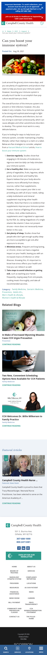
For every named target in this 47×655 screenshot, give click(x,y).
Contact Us (14, 617)
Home (14, 566)
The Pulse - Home (31, 617)
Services (31, 571)
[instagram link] (28, 548)
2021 (16, 31)
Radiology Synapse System (14, 578)
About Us (31, 566)
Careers (31, 598)
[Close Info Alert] (42, 17)
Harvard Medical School (18, 147)
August (24, 31)
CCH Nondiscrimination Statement (32, 610)
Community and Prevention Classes (14, 610)
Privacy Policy (23, 636)
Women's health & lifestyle (13, 298)
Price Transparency (31, 603)
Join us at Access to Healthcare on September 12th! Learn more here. (24, 17)
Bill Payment (14, 602)
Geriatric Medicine (35, 289)
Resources (14, 587)
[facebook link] (19, 548)
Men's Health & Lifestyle (12, 295)
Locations (31, 583)
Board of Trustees (14, 572)
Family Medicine (19, 289)
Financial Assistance (14, 593)
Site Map (23, 639)
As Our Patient (31, 587)
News (9, 31)
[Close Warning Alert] (42, 8)
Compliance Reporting (31, 578)
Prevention (7, 292)
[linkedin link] (23, 548)
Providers (14, 583)
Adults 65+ (17, 292)
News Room (14, 598)
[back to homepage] (3, 31)
